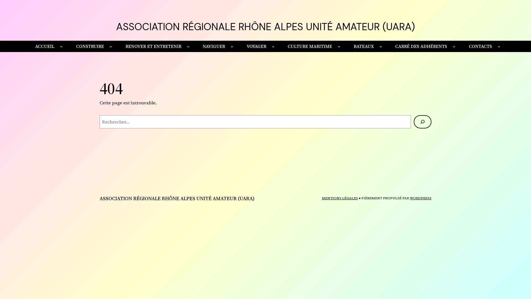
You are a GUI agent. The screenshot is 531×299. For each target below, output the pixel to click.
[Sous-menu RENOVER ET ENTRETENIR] (188, 46)
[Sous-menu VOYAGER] (273, 46)
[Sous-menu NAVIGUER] (232, 46)
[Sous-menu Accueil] (61, 46)
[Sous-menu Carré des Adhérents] (454, 46)
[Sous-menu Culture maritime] (339, 46)
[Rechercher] (422, 121)
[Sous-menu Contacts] (499, 46)
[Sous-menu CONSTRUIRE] (111, 46)
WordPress (420, 198)
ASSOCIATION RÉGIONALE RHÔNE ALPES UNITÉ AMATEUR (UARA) (265, 26)
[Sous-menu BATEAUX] (380, 46)
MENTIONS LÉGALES (340, 198)
